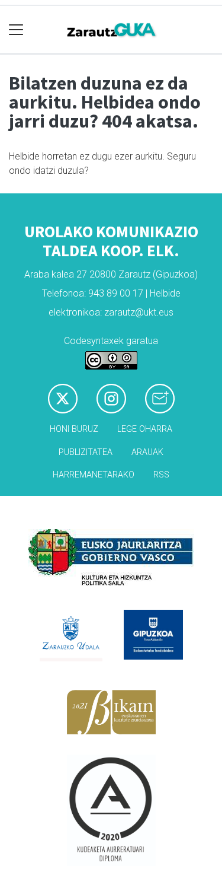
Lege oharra (144, 429)
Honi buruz (74, 429)
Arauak (147, 452)
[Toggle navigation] (16, 30)
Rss (161, 475)
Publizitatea (85, 452)
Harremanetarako (93, 475)
